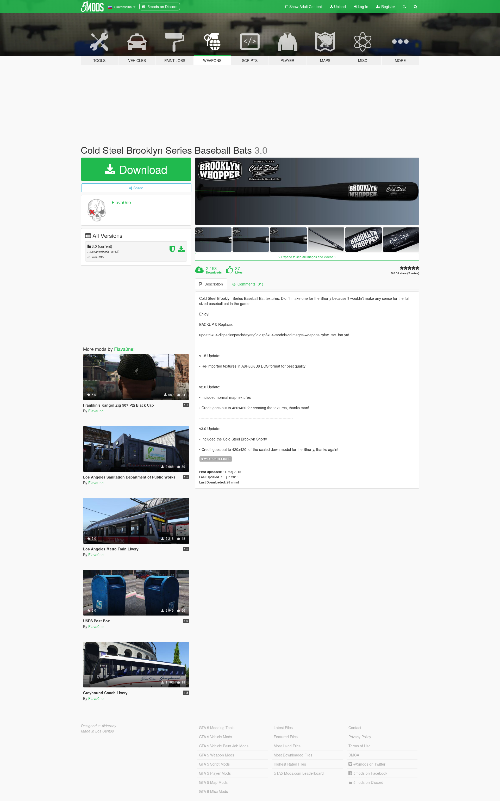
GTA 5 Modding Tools (216, 727)
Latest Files (283, 727)
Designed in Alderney (98, 725)
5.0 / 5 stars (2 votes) (405, 273)
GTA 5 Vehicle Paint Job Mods (223, 745)
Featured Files (286, 736)
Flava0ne (121, 202)
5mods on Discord (367, 782)
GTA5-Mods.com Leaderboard (299, 773)
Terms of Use (359, 745)
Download (141, 169)
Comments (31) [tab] (249, 284)
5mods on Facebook (369, 773)
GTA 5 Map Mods (213, 782)
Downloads (214, 272)
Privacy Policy (359, 736)
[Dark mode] (404, 6)
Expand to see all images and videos (307, 256)
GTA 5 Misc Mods (213, 791)
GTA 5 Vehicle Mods (215, 736)
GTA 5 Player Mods (215, 773)
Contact (354, 727)
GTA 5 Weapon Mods (216, 754)
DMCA (353, 754)
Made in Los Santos (97, 731)
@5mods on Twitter (368, 764)
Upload (339, 6)
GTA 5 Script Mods (214, 764)
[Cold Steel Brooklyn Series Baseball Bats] (307, 191)
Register (387, 6)
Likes (238, 272)
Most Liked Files (287, 745)
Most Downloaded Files (293, 754)
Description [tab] (212, 284)
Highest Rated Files (290, 764)
